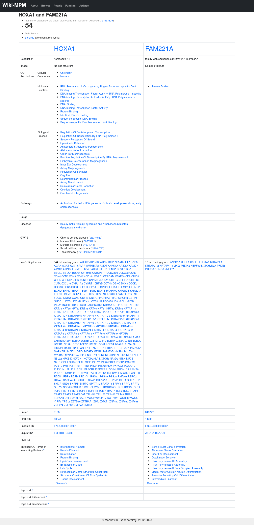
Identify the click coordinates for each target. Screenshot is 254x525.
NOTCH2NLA (91, 358)
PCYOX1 (130, 362)
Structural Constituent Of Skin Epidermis (83, 475)
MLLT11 (128, 351)
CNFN (84, 280)
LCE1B (85, 340)
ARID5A (123, 265)
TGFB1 (83, 391)
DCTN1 (108, 283)
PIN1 (86, 365)
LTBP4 (118, 348)
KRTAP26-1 (75, 326)
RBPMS (75, 376)
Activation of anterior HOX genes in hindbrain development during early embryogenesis (100, 205)
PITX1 (93, 365)
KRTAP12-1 (60, 319)
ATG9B (58, 269)
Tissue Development (72, 479)
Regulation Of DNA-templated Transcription (85, 132)
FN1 (103, 294)
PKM (109, 365)
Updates (84, 5)
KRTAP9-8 (124, 337)
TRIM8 (120, 394)
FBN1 (83, 294)
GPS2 (117, 298)
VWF (116, 398)
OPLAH (79, 362)
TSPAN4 (59, 398)
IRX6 (75, 305)
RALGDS (123, 373)
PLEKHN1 (60, 369)
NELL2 (58, 358)
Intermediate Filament (72, 447)
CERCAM (108, 276)
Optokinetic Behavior (72, 143)
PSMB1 (68, 373)
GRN (125, 298)
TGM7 (102, 391)
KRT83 (119, 308)
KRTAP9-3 (99, 337)
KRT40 (93, 308)
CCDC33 (124, 273)
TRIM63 (110, 394)
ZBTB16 (76, 401)
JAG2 (90, 305)
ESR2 (92, 290)
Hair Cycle (66, 468)
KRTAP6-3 (73, 337)
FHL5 (97, 294)
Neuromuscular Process (74, 179)
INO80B (66, 305)
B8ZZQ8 (160, 433)
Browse (45, 5)
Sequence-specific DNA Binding (78, 118)
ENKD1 (67, 290)
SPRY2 (126, 383)
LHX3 (177, 265)
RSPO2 (132, 376)
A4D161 (149, 433)
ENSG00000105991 (65, 426)
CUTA (57, 283)
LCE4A (102, 344)
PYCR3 (93, 373)
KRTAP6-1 (124, 333)
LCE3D (84, 344)
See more (61, 483)
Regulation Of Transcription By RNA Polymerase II (89, 136)
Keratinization (68, 454)
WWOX (133, 398)
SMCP (58, 383)
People (58, 5)
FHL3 (91, 294)
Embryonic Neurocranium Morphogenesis (84, 161)
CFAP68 (120, 276)
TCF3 (57, 391)
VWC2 (90, 398)
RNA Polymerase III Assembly (169, 461)
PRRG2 (149, 269)
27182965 (84, 252)
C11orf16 (86, 273)
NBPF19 (92, 355)
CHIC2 (135, 276)
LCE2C (137, 340)
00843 (57, 419)
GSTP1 (133, 298)
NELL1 (137, 355)
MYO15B (59, 355)
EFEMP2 (134, 287)
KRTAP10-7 (89, 315)
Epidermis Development (74, 461)
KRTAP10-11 (117, 312)
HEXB (67, 301)
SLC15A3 (101, 380)
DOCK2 (133, 283)
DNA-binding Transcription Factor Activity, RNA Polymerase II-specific (100, 93)
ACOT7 (84, 262)
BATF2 (103, 269)
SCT (75, 380)
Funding (70, 5)
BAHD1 (93, 269)
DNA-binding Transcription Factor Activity (84, 108)
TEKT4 (65, 391)
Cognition (65, 175)
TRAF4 (67, 394)
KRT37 (75, 308)
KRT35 (67, 308)
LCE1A (76, 340)
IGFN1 (130, 301)
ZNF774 (58, 405)
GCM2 (75, 298)
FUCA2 (58, 298)
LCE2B (128, 340)
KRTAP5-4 (86, 333)
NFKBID (67, 358)
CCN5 (65, 276)
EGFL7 (58, 290)
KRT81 (102, 308)
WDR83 (124, 398)
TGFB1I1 (93, 391)
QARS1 (102, 373)
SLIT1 (122, 380)
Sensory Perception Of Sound (77, 139)
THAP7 (111, 391)
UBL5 (68, 398)
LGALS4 (131, 344)
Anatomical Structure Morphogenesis (81, 146)
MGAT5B (108, 351)
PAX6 (104, 362)
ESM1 (85, 290)
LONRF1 (84, 348)
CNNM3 (93, 280)
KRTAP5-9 (112, 333)
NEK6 (129, 355)
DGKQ (116, 283)
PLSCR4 (111, 369)
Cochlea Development (73, 189)
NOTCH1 (78, 358)
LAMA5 (135, 337)
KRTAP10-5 (75, 315)
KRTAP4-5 (100, 330)
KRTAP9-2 (86, 337)
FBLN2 (67, 294)
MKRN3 (118, 351)
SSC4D (67, 387)
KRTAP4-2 (74, 330)
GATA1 (67, 298)
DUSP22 (102, 287)
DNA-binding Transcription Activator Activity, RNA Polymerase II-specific (97, 98)
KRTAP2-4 (130, 323)
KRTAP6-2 (60, 337)
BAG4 (85, 269)
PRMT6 (134, 369)
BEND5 (112, 269)
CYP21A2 (77, 283)
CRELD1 (124, 280)
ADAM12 (94, 262)
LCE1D (102, 340)
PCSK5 (120, 362)
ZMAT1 (104, 401)
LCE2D (58, 344)
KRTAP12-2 (75, 319)
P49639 (68, 433)
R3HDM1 (112, 373)
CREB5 (113, 280)
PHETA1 (68, 365)
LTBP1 (101, 348)
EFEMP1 (123, 287)
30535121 (89, 241)
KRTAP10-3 (132, 312)
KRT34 (58, 308)
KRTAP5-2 (60, 333)
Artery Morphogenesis (73, 168)
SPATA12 (94, 383)
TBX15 (128, 387)
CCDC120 (112, 273)
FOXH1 (111, 294)
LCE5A (110, 344)
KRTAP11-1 (132, 315)
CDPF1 (98, 276)
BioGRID (30, 37)
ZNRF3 (88, 405)
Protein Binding (69, 111)
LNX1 (75, 348)
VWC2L (99, 398)
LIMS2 (58, 348)
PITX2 (102, 365)
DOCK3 (58, 287)
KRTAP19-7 (103, 323)
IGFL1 (122, 301)
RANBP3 (134, 373)
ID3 (116, 301)
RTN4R (58, 380)
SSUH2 (76, 387)
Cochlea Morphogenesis (74, 193)
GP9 (98, 298)
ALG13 (74, 265)
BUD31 (76, 273)
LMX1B (66, 348)
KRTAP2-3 (117, 323)
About (34, 5)
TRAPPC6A (79, 394)
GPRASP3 (107, 298)
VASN (82, 398)
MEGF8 (88, 351)
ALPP (82, 265)
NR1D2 (114, 358)
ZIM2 (96, 401)
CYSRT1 (89, 283)
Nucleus (65, 76)
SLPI (137, 380)
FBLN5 (75, 294)
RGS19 (103, 376)
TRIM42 (90, 394)
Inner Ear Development (73, 164)
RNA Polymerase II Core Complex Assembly (177, 468)
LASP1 (67, 340)
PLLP (69, 369)
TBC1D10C (109, 387)
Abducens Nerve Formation (76, 150)
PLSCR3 (100, 369)
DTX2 (82, 287)
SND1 (65, 383)
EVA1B (101, 290)
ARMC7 (133, 265)
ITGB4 (82, 305)
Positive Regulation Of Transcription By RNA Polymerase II (94, 157)
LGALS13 (120, 344)
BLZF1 (130, 269)
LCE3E (93, 344)
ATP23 (67, 269)
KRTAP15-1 (75, 323)
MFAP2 (98, 351)
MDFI (70, 351)
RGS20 (113, 376)
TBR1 (119, 387)
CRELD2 (134, 280)
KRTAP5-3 (73, 333)
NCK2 (101, 355)
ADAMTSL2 (107, 262)
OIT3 (72, 362)
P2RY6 (96, 362)
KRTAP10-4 (60, 315)
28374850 (95, 237)
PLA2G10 (129, 365)
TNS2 (126, 391)
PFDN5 (221, 265)
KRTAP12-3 (89, 319)
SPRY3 (135, 383)
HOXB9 (93, 301)
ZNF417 (113, 401)
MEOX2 (185, 265)
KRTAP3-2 (89, 326)
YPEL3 (66, 401)
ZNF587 (123, 401)
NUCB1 (130, 358)
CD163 (81, 276)
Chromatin (66, 72)
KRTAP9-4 (112, 337)
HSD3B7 (108, 301)
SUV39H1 (96, 387)
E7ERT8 (59, 433)
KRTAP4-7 (113, 330)
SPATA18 (106, 383)
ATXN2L (76, 269)
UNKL (75, 398)
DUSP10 (91, 287)
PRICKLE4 (122, 369)
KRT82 (110, 308)
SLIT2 (130, 380)
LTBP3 (109, 348)
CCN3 (132, 273)
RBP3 (66, 376)
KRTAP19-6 (89, 323)
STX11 (86, 387)
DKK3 (124, 283)
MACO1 (136, 348)
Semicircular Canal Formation (77, 186)
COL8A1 (104, 280)
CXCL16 (66, 283)
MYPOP (70, 355)
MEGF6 (78, 351)
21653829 (107, 20)
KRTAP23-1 (60, 326)
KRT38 (84, 308)
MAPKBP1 (60, 351)
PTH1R (77, 373)
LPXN (92, 348)
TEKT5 (74, 391)
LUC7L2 (127, 348)
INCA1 (58, 305)
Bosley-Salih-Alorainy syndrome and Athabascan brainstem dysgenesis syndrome (94, 225)
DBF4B (98, 283)
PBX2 (111, 362)
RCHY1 (85, 376)
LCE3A (67, 344)
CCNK (72, 276)
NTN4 (122, 358)
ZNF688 (133, 401)
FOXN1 (120, 294)
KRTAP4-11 (128, 326)
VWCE (109, 398)
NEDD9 (121, 355)
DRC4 (74, 287)
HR (100, 301)
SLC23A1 (113, 380)
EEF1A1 (112, 287)
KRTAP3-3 (101, 326)
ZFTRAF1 (87, 401)
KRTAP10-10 (101, 312)
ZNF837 (68, 405)
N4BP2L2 (80, 355)
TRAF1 (134, 391)
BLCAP (121, 269)
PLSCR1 (79, 369)
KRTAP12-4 (103, 319)
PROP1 (58, 373)
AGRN (57, 265)
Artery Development (71, 182)
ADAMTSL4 (121, 262)
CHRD (57, 280)
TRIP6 (128, 394)
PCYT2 (58, 365)
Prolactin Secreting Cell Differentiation (173, 475)
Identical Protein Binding (74, 115)
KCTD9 (98, 305)
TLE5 (119, 391)
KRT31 (125, 305)
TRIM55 (100, 394)
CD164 (89, 276)
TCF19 (136, 387)
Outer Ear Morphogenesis (75, 154)
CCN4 (57, 276)
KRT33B (134, 305)
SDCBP (82, 380)
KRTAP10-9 (118, 315)
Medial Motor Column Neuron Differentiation (176, 472)
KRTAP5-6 (99, 333)
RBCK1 (58, 376)
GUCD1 (58, 301)
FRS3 (128, 294)
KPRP (116, 305)
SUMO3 (159, 269)
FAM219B (123, 290)
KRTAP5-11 (126, 330)
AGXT (65, 265)
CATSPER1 (99, 273)
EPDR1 (76, 290)
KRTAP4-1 (114, 326)
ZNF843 (78, 405)
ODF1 (64, 362)
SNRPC (84, 383)
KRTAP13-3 (132, 319)
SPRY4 (58, 387)
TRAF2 (58, 394)
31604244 (88, 245)
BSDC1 (67, 273)
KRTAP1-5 (73, 312)
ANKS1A (113, 265)
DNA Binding (67, 104)
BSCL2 (58, 273)
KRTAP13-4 (60, 323)
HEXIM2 (76, 301)
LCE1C (94, 340)
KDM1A (107, 305)
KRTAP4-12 (60, 330)
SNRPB (74, 383)
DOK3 (67, 287)
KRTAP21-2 (152, 265)
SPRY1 (117, 383)
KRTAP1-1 (130, 308)
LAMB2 (58, 340)
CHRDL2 (67, 280)
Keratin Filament (69, 450)
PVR (85, 373)
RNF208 (122, 376)
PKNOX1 (118, 365)
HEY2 (85, 301)
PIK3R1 (78, 365)
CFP (128, 276)
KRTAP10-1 (86, 312)
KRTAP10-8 (103, 315)
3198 (57, 412)
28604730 (97, 248)
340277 (149, 412)
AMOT (103, 265)
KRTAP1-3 (60, 312)
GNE (92, 298)
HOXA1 (64, 48)
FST (135, 294)
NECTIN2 (110, 355)
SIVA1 (91, 380)
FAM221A (159, 48)
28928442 (96, 252)
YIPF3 (57, 401)
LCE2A (120, 340)
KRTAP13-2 (118, 319)
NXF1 (57, 362)
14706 (148, 419)
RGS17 (94, 376)
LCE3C (75, 344)
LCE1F (111, 340)
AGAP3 (133, 262)
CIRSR (77, 280)
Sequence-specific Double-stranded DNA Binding (88, 122)
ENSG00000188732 (156, 426)
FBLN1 (58, 294)
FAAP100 (111, 290)
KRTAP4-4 (87, 330)
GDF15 (84, 298)
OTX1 (88, 362)
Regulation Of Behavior (73, 171)
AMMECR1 (92, 265)
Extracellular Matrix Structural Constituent (84, 472)
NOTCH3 (104, 358)
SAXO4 (67, 380)
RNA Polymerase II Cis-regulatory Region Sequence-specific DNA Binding (98, 88)
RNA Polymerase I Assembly (168, 464)
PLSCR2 (89, 369)
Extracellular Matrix (71, 464)
